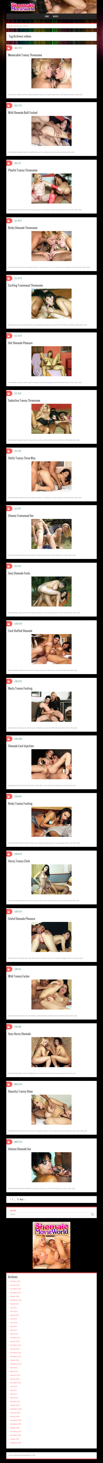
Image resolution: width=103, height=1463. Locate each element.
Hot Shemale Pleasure (20, 343)
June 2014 (13, 1323)
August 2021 (14, 1304)
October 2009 (14, 1405)
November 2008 (15, 1424)
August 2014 (14, 1315)
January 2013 (15, 1349)
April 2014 (13, 1330)
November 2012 (15, 1356)
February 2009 (15, 1413)
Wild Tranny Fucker (19, 976)
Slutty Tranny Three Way (21, 458)
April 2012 (13, 1368)
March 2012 (14, 1371)
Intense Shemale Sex (19, 1149)
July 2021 (13, 1308)
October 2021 (14, 1296)
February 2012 (15, 1375)
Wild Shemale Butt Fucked (22, 112)
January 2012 (15, 1379)
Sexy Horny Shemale (19, 1033)
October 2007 (14, 1439)
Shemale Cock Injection (21, 746)
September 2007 (16, 1443)
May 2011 (13, 1390)
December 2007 (15, 1431)
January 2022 (15, 1285)
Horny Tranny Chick (19, 861)
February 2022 (15, 1281)
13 (17, 1199)
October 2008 (14, 1428)
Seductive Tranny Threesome (24, 400)
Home (47, 16)
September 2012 (16, 1364)
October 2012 (14, 1360)
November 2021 (15, 1293)
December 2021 (15, 1289)
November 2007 (15, 1435)
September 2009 (16, 1409)
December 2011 (15, 1383)
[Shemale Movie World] (51, 7)
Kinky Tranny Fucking (20, 803)
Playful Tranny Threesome (22, 170)
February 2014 (15, 1338)
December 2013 (15, 1345)
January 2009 (15, 1416)
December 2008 (15, 1420)
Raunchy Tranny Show (20, 1091)
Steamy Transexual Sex (21, 515)
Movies (55, 16)
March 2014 (14, 1334)
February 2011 (15, 1401)
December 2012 (15, 1353)
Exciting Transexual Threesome (25, 285)
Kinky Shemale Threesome (22, 227)
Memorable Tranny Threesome (25, 55)
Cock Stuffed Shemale (20, 630)
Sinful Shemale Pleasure (21, 918)
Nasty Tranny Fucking (20, 688)
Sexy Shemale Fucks (19, 573)
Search (13, 1210)
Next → (23, 1199)
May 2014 (13, 1326)
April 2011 (13, 1394)
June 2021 (13, 1311)
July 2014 (13, 1319)
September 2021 (16, 1300)
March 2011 (14, 1398)
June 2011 (13, 1386)
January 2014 (15, 1341)
